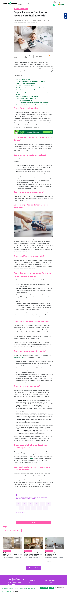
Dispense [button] (51, 587)
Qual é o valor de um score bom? (25, 85)
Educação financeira (12, 530)
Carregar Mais (33, 568)
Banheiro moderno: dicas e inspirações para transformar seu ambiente (12, 554)
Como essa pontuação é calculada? (26, 83)
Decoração (27, 3)
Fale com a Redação (49, 582)
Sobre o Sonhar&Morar (50, 580)
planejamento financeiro (20, 357)
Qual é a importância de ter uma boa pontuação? (30, 87)
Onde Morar (20, 4)
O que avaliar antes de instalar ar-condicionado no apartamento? (53, 554)
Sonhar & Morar (10, 3)
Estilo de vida (34, 3)
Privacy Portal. (15, 591)
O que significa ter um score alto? (25, 90)
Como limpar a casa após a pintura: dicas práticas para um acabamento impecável (33, 554)
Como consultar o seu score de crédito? (27, 96)
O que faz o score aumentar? (24, 100)
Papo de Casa (20, 3)
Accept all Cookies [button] (44, 587)
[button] (59, 588)
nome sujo (30, 458)
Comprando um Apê (44, 3)
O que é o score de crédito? (23, 79)
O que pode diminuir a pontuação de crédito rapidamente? (32, 102)
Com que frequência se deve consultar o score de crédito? (32, 104)
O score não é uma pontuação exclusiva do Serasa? (30, 81)
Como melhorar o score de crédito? (26, 98)
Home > (17, 8)
